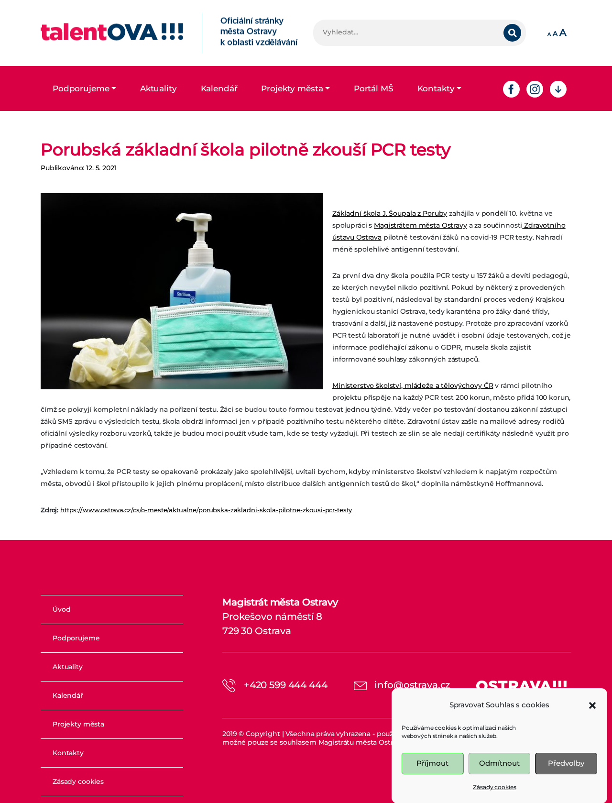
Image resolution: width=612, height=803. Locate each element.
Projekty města (292, 88)
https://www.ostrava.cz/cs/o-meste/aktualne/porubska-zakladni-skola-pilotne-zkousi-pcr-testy (206, 510)
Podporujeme (81, 88)
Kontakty (436, 88)
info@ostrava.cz (412, 685)
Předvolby (566, 763)
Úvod (61, 609)
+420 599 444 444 (286, 685)
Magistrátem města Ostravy (420, 225)
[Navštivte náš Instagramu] (534, 88)
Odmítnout (499, 763)
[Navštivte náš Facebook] (511, 88)
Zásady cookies (494, 787)
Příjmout (432, 763)
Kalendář (219, 88)
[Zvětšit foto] (182, 291)
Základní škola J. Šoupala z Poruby (389, 213)
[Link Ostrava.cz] (521, 685)
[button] (592, 704)
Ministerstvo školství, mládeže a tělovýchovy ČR (412, 385)
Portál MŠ (373, 88)
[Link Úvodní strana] (169, 33)
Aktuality (158, 88)
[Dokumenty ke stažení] (558, 88)
